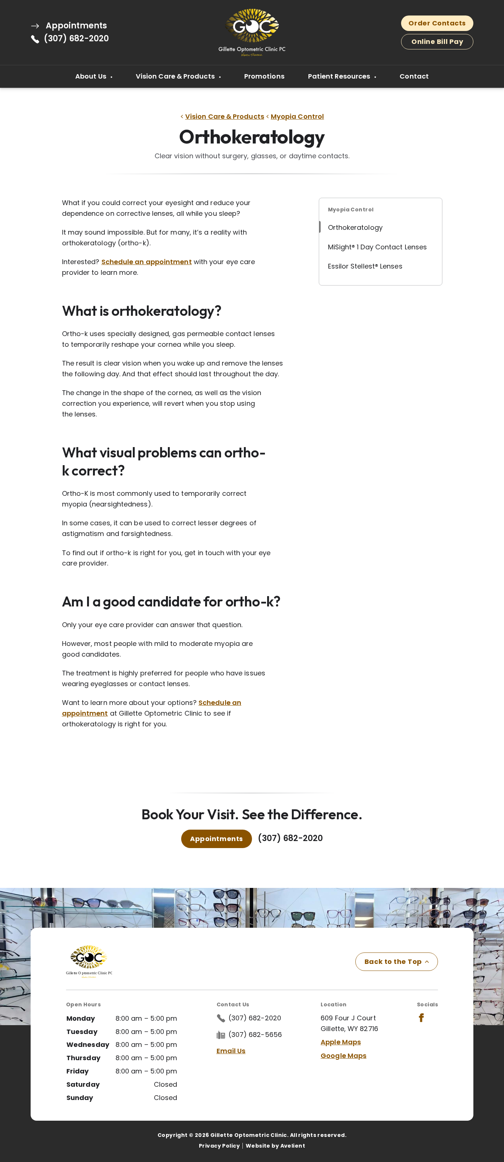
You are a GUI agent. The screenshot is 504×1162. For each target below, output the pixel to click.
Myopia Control (297, 116)
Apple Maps (341, 1042)
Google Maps (343, 1055)
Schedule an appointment (146, 261)
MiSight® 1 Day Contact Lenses (377, 247)
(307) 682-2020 (76, 38)
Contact (414, 76)
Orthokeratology (355, 227)
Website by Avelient (275, 1145)
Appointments (75, 25)
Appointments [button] (216, 838)
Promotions (264, 76)
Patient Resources (340, 76)
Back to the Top (393, 961)
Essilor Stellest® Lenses (365, 266)
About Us (91, 76)
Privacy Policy (219, 1145)
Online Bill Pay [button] (437, 41)
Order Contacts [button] (437, 23)
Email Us (231, 1050)
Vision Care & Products (176, 76)
